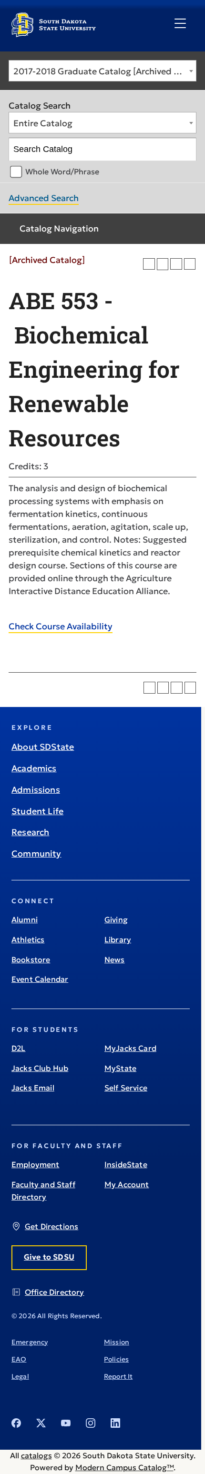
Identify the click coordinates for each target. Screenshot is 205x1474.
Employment (35, 1164)
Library (117, 939)
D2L (18, 1048)
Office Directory (54, 1292)
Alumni (24, 919)
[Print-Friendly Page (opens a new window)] (176, 264)
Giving (116, 919)
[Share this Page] (163, 264)
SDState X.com (41, 1423)
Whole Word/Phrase (62, 171)
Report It (118, 1376)
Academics (34, 768)
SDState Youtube (66, 1423)
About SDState (42, 746)
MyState (120, 1068)
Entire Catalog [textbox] (42, 123)
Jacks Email (32, 1087)
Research (30, 832)
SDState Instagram (90, 1423)
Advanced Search (44, 197)
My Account (126, 1184)
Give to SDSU (49, 1257)
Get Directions (51, 1226)
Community (36, 853)
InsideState (125, 1164)
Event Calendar (39, 979)
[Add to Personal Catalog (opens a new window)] (149, 264)
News (114, 959)
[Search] (185, 150)
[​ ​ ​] (180, 23)
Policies (116, 1359)
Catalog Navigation (59, 228)
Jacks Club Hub (39, 1068)
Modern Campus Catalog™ (124, 1467)
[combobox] (102, 70)
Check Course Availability (61, 626)
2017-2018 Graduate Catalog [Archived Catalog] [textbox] (104, 71)
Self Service (125, 1087)
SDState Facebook (16, 1423)
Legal (20, 1376)
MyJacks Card (130, 1048)
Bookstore (30, 959)
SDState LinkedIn (115, 1423)
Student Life (37, 811)
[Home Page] (53, 33)
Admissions (35, 789)
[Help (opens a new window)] (190, 264)
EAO (18, 1359)
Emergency (29, 1342)
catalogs (36, 1455)
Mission (116, 1342)
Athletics (27, 939)
